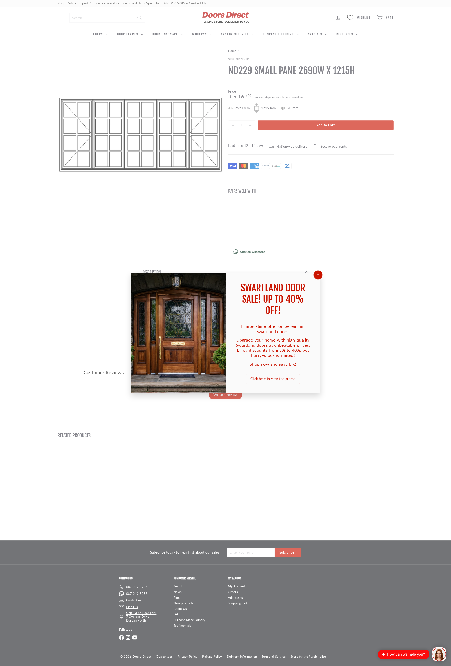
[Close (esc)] (317, 275)
